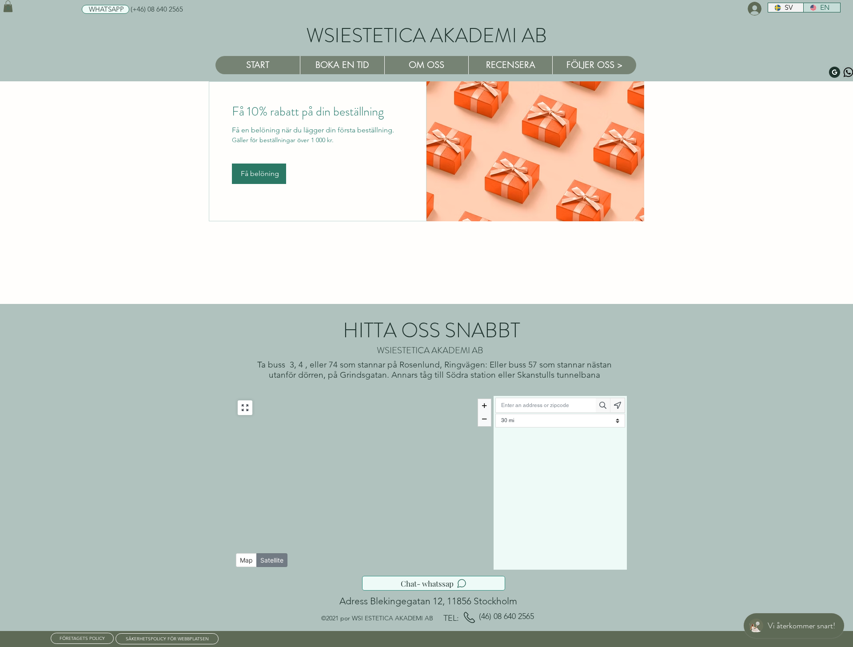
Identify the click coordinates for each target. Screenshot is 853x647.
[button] (8, 6)
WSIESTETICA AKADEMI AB (426, 35)
